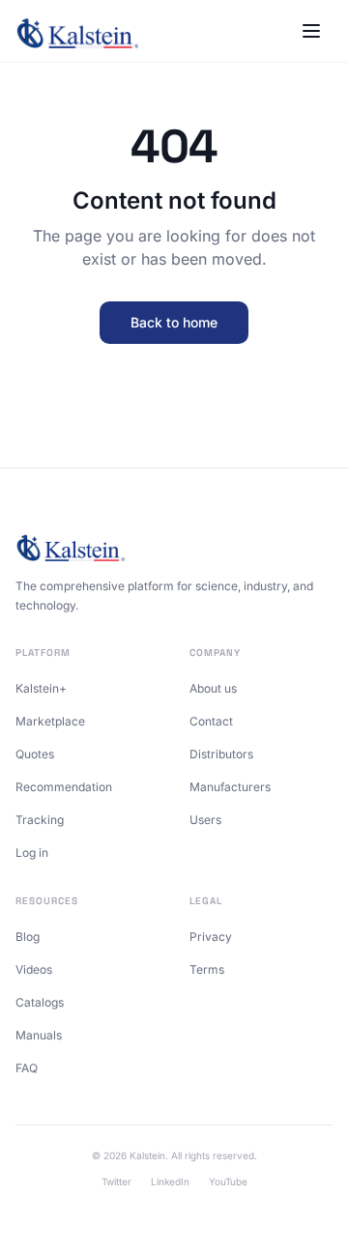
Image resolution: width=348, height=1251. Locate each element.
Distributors (221, 754)
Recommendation (63, 787)
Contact (211, 721)
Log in (31, 852)
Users (205, 819)
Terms (206, 969)
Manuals (38, 1035)
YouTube (228, 1181)
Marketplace (50, 721)
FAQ (26, 1068)
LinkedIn (170, 1181)
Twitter (116, 1181)
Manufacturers (230, 787)
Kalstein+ (41, 688)
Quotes (34, 754)
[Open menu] (311, 31)
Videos (33, 969)
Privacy (210, 936)
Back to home (174, 322)
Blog (27, 936)
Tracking (39, 819)
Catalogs (39, 1002)
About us (213, 688)
